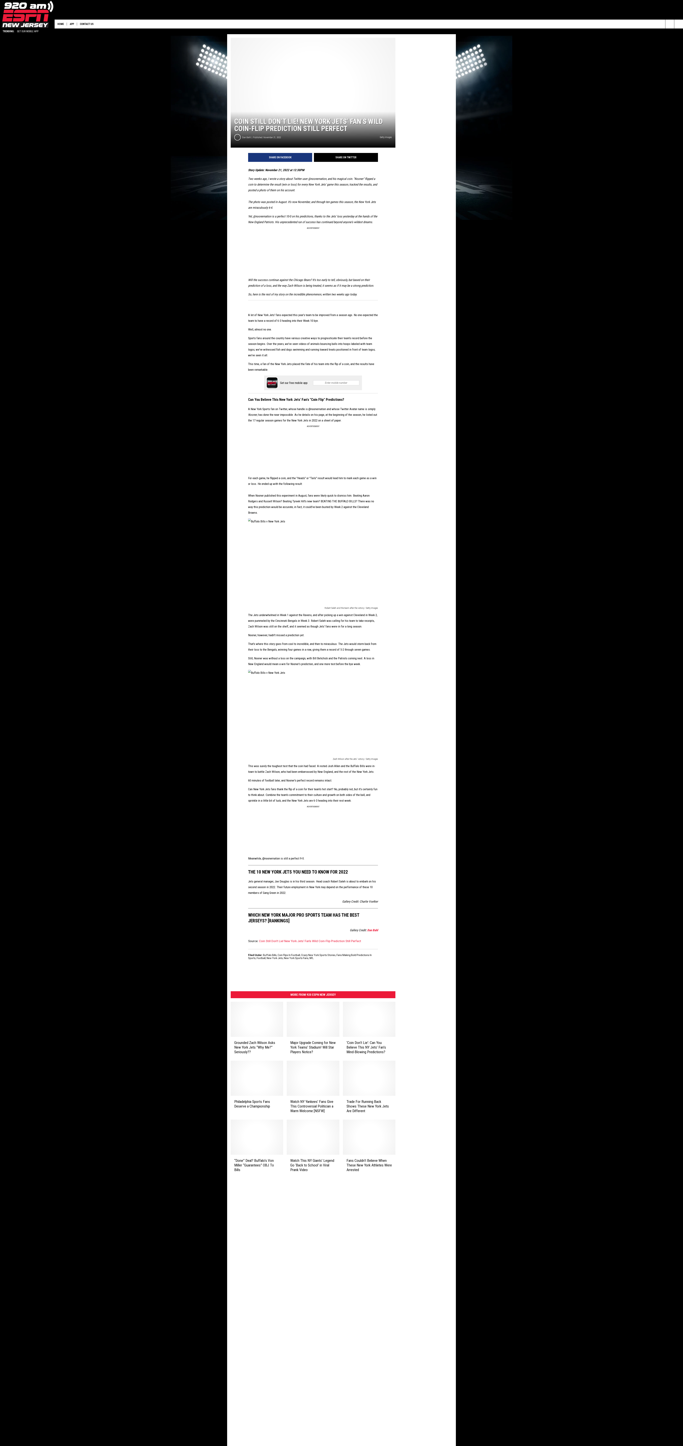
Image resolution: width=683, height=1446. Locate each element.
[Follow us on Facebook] (678, 24)
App (72, 24)
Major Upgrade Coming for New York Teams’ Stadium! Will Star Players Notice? (313, 1047)
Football (261, 958)
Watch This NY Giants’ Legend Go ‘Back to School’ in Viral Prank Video (312, 1165)
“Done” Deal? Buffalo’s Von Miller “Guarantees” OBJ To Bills (254, 1165)
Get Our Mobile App (28, 31)
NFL (311, 958)
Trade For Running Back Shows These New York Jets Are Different (367, 1106)
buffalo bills (270, 955)
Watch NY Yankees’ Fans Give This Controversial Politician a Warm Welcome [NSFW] (311, 1106)
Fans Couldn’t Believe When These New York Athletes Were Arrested (369, 1165)
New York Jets (275, 958)
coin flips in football (289, 955)
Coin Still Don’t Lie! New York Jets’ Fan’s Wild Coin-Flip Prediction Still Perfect (310, 941)
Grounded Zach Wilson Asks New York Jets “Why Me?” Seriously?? (254, 1047)
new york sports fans (296, 958)
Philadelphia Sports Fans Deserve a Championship (252, 1104)
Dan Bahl (246, 137)
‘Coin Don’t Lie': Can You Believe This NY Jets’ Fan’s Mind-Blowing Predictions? (366, 1047)
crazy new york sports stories (318, 955)
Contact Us (87, 24)
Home (60, 24)
